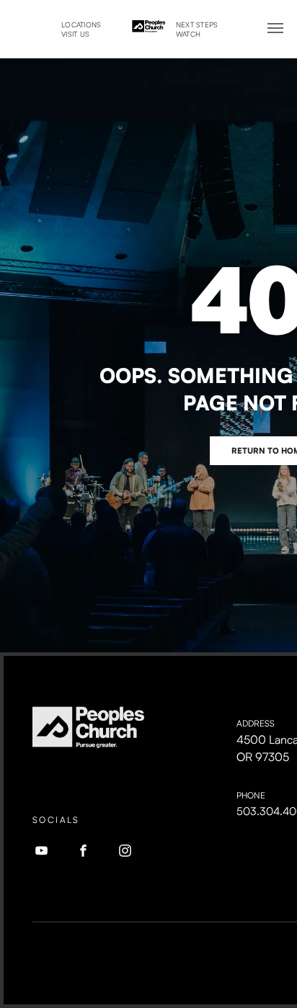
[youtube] (41, 853)
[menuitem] (81, 25)
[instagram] (125, 853)
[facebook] (83, 853)
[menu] (275, 28)
